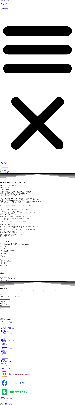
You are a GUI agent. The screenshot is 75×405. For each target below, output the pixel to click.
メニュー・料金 (5, 5)
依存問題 (4, 345)
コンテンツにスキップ (4, 0)
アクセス (4, 360)
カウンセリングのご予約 (7, 322)
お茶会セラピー (5, 341)
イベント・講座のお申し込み (8, 328)
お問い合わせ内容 (3, 308)
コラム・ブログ (5, 8)
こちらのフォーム (28, 292)
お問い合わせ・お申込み (7, 321)
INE (12, 296)
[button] (37, 86)
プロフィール (4, 3)
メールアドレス (3, 303)
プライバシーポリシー (6, 361)
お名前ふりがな (3, 301)
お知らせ (4, 165)
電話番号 (2, 305)
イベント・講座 (5, 9)
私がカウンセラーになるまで (8, 348)
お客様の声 (4, 344)
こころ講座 (4, 347)
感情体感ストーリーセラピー (8, 333)
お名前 (1, 298)
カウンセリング (5, 4)
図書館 (3, 343)
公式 (10, 296)
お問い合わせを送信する (4, 313)
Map (12, 319)
